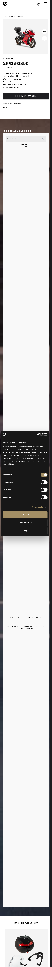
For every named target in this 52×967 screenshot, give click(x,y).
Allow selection (25, 523)
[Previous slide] (44, 31)
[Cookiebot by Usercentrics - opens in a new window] (36, 434)
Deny (25, 531)
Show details (37, 507)
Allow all (25, 515)
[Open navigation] (45, 4)
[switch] (44, 482)
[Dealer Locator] (38, 3)
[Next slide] (44, 38)
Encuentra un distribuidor (26, 96)
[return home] (5, 4)
